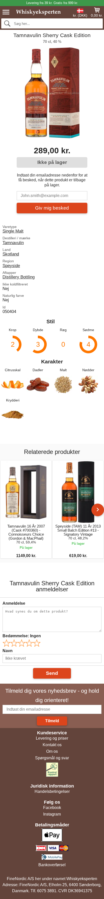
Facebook (52, 807)
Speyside (11, 265)
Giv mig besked (52, 208)
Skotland (11, 253)
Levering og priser (52, 738)
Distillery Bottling (19, 276)
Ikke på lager (52, 162)
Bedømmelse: (22, 636)
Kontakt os (52, 745)
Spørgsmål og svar (52, 758)
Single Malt (13, 231)
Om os (52, 751)
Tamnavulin (13, 242)
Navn (8, 651)
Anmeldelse (14, 603)
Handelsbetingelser (52, 791)
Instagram (52, 814)
